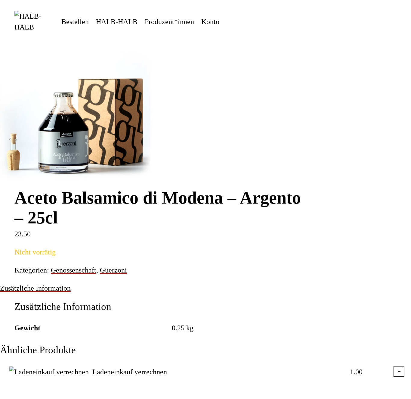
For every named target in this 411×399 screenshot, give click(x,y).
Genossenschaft (73, 270)
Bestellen (75, 22)
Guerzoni (113, 270)
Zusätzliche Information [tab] (35, 288)
